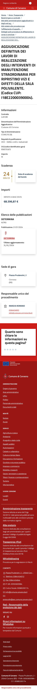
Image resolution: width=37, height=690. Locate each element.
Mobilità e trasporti (10, 470)
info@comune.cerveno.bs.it (20, 313)
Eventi (5, 499)
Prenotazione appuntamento (12, 665)
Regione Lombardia (9, 3)
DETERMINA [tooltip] (9, 238)
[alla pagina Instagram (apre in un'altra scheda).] (8, 616)
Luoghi (5, 495)
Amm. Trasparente (16, 15)
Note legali (6, 642)
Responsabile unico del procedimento (16, 687)
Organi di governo (10, 388)
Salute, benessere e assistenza (14, 473)
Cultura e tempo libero (11, 455)
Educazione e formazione (13, 458)
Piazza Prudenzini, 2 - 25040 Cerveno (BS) (19, 572)
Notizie (5, 418)
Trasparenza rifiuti (12, 542)
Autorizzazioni (8, 447)
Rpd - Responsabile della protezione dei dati (15, 606)
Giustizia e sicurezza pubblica (14, 462)
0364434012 (14, 310)
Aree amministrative (11, 392)
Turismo (6, 481)
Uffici (5, 396)
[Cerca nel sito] (32, 8)
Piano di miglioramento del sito (13, 670)
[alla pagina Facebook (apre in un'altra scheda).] (4, 616)
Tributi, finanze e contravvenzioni (15, 477)
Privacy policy (7, 646)
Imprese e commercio (11, 466)
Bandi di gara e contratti (10, 17)
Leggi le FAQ (7, 656)
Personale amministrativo (13, 403)
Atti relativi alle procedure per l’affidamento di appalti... (13, 27)
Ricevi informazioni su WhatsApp (14, 622)
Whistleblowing (11, 558)
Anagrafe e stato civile (11, 440)
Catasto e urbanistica (11, 451)
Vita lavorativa (8, 484)
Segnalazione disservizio (11, 660)
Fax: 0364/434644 (12, 580)
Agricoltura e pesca (10, 433)
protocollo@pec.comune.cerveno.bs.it (17, 599)
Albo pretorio (9, 525)
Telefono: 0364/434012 (14, 576)
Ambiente (6, 436)
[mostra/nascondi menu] (4, 8)
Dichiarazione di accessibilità (12, 651)
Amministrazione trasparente (18, 508)
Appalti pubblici (8, 444)
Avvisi (5, 421)
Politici (5, 399)
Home (3, 15)
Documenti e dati (9, 407)
